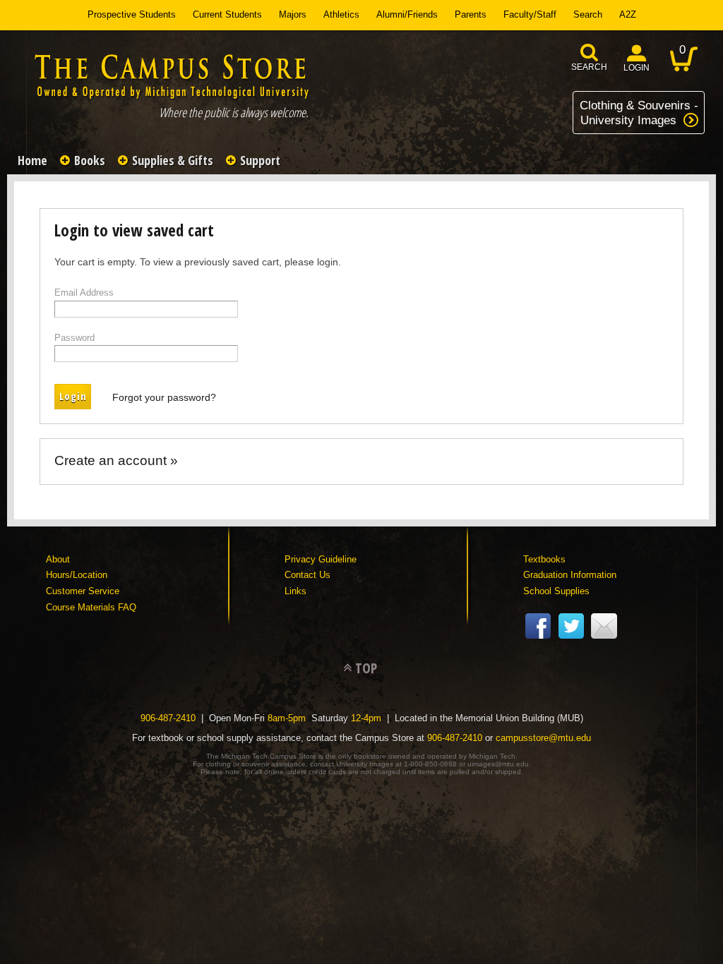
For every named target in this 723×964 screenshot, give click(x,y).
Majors (292, 14)
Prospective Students (132, 14)
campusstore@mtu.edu (543, 738)
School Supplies (556, 591)
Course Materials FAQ (91, 607)
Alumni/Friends (407, 14)
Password (74, 337)
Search (587, 14)
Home (32, 160)
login (636, 68)
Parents (470, 14)
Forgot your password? (164, 396)
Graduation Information (569, 575)
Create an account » (116, 460)
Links (295, 591)
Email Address (84, 292)
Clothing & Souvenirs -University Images (639, 112)
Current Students (227, 14)
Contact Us (307, 575)
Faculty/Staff (529, 14)
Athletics (341, 14)
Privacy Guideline (321, 559)
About (58, 559)
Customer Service (82, 591)
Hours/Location (76, 575)
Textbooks (544, 559)
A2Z (627, 14)
